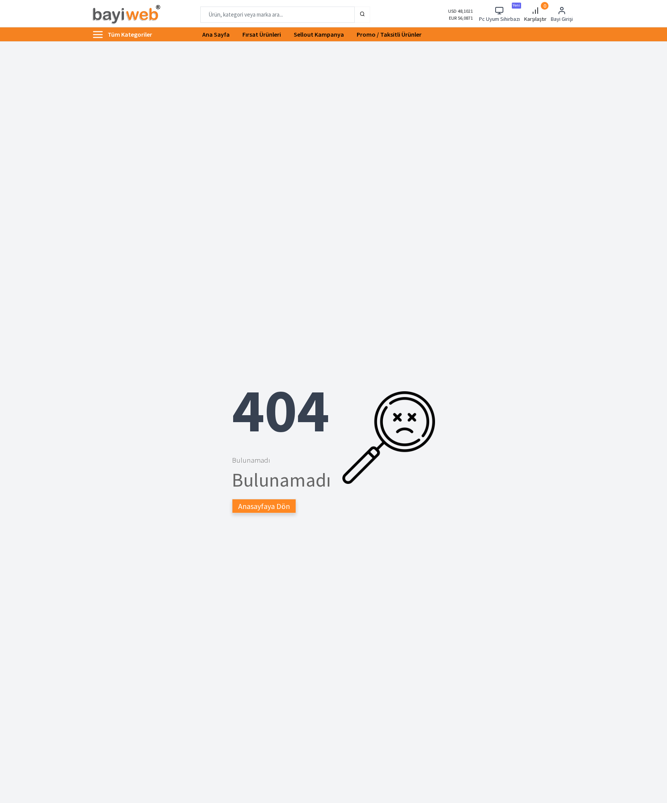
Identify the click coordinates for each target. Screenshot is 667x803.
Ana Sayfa (216, 34)
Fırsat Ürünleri (261, 34)
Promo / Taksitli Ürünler (389, 34)
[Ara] (362, 15)
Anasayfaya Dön (264, 506)
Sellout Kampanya (319, 34)
